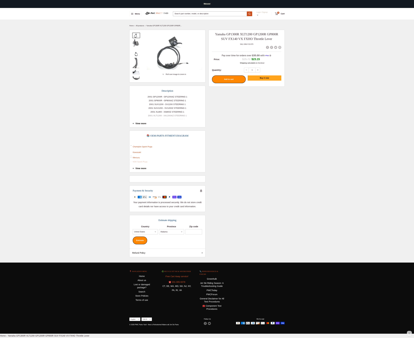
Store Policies (141, 296)
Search (141, 292)
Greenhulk (212, 279)
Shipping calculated (247, 63)
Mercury (136, 157)
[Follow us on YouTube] (209, 323)
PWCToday (212, 290)
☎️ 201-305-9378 (177, 282)
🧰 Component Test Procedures (211, 307)
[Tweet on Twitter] (275, 47)
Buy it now (264, 78)
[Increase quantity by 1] (258, 70)
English (133, 319)
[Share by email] (279, 47)
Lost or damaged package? (142, 286)
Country (145, 226)
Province (171, 226)
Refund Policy (138, 253)
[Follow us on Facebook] (205, 323)
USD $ (145, 319)
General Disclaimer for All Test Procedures (212, 300)
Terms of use (142, 300)
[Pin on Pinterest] (271, 47)
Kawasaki (137, 152)
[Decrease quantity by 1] (246, 70)
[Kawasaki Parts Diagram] (167, 144)
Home (131, 26)
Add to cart (229, 79)
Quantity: (217, 70)
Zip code (193, 226)
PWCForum (211, 294)
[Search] (249, 13)
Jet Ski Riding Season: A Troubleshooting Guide (212, 284)
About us (142, 280)
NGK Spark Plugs (140, 162)
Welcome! (207, 4)
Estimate (140, 240)
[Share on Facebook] (267, 47)
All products (140, 26)
